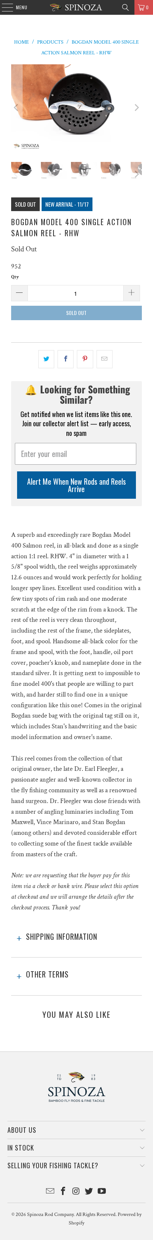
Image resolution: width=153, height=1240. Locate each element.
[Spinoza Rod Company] (76, 7)
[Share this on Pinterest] (85, 359)
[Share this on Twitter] (46, 359)
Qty (15, 277)
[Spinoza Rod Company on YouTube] (102, 1192)
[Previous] (17, 107)
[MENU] (3, 7)
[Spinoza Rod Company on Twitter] (89, 1192)
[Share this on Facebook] (66, 359)
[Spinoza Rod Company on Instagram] (76, 1192)
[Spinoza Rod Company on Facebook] (63, 1192)
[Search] (125, 7)
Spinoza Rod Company (50, 1214)
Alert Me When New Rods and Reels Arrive (76, 485)
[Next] (136, 107)
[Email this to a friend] (105, 359)
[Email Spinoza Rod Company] (50, 1192)
